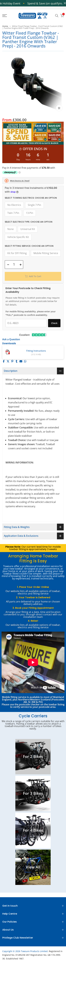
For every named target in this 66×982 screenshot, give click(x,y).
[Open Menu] (9, 15)
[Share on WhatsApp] (25, 361)
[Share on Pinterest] (12, 361)
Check (54, 323)
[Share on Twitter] (8, 361)
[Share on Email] (20, 361)
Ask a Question (11, 339)
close (64, 3)
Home (5, 26)
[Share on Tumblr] (16, 361)
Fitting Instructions (36, 350)
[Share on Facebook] (3, 361)
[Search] (56, 15)
